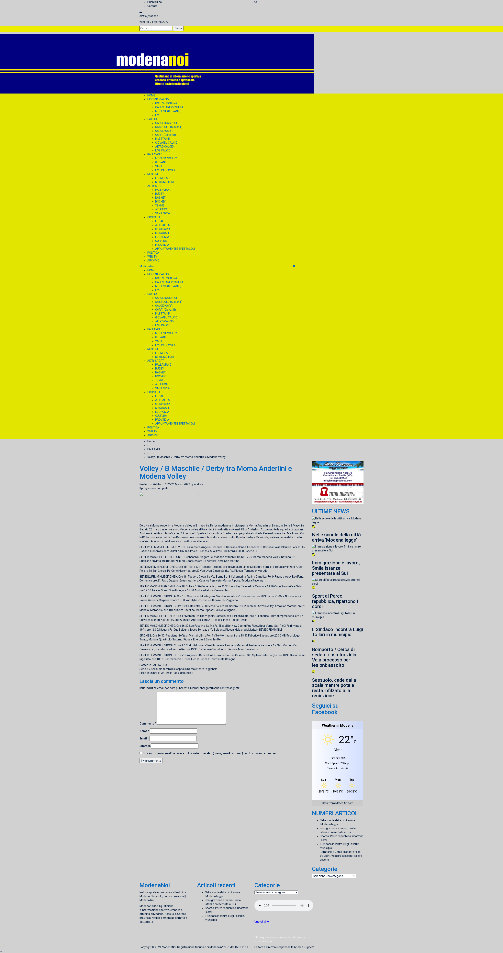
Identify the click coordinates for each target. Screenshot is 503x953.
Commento (148, 723)
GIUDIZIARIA (162, 229)
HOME (151, 95)
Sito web (145, 746)
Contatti (152, 5)
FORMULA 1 (162, 178)
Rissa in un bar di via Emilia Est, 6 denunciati (166, 672)
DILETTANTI (162, 138)
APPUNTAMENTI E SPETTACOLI (175, 248)
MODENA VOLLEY (166, 158)
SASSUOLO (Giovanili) (168, 126)
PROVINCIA (162, 244)
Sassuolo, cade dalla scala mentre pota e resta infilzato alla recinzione (334, 687)
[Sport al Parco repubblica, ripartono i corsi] (338, 581)
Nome (144, 731)
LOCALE (160, 221)
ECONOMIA (162, 236)
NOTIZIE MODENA (166, 103)
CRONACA (153, 217)
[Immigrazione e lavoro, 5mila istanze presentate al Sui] (338, 548)
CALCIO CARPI (164, 130)
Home (151, 441)
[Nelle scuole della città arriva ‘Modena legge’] (338, 520)
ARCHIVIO (153, 260)
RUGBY (159, 193)
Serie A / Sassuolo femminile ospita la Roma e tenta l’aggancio (178, 668)
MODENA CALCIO (158, 99)
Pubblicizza (154, 2)
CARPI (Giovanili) (165, 134)
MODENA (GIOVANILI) (168, 111)
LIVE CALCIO (163, 150)
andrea (198, 484)
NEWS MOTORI (164, 181)
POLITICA (153, 252)
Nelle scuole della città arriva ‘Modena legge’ (336, 537)
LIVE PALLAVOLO (165, 170)
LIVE (158, 115)
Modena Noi (147, 266)
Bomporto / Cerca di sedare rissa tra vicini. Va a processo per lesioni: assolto (335, 657)
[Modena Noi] (157, 63)
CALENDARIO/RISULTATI (170, 107)
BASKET (160, 197)
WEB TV (152, 256)
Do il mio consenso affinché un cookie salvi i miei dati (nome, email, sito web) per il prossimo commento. (211, 753)
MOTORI (152, 174)
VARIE (159, 166)
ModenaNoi (169, 947)
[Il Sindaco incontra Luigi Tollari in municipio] (338, 614)
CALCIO (152, 119)
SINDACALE (162, 233)
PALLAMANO (163, 189)
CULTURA (161, 240)
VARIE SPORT (163, 213)
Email (144, 738)
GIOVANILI (161, 162)
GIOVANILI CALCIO (166, 142)
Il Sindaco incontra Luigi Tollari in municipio (337, 632)
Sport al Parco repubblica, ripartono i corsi (335, 601)
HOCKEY (160, 201)
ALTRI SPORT (155, 185)
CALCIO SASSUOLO (167, 123)
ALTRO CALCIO (164, 146)
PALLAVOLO (154, 154)
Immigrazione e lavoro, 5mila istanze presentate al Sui (336, 568)
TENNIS (159, 205)
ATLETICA (161, 209)
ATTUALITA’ (162, 225)
